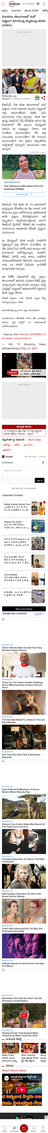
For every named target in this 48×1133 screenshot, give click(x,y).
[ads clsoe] (46, 1117)
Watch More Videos (14, 1071)
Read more (12, 372)
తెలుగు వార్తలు (34, 439)
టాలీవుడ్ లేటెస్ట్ (14, 1039)
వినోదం (17, 445)
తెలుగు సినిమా (32, 11)
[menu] (4, 4)
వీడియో (10, 1066)
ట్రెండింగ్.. (7, 450)
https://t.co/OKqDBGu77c (32, 334)
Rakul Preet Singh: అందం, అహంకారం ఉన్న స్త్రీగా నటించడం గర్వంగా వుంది (9, 1058)
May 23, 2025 (29, 349)
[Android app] (24, 1118)
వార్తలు (4, 11)
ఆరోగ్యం (7, 445)
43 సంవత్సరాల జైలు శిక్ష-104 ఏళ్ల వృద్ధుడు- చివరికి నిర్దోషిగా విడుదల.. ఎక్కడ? (22, 433)
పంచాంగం (16, 11)
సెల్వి (14, 96)
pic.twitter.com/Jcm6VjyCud (16, 338)
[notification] (43, 3)
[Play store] (38, 3)
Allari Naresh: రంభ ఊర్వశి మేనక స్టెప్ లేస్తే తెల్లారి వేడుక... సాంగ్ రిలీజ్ (29, 1058)
